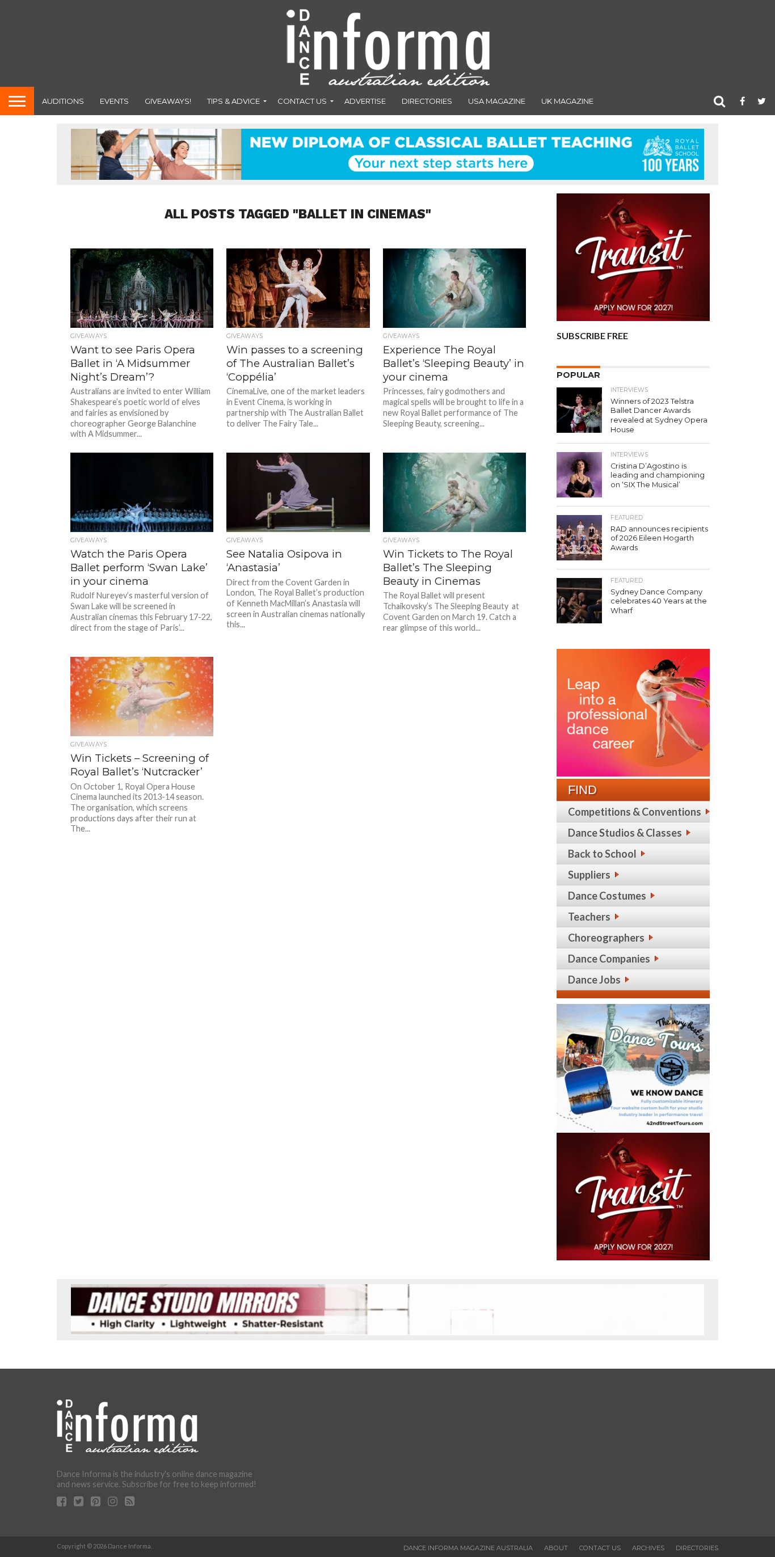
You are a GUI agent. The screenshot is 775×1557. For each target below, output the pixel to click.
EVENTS (114, 101)
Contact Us (302, 101)
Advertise (365, 101)
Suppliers (589, 874)
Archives (648, 1548)
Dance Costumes (607, 895)
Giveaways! (168, 101)
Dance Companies (609, 958)
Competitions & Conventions (634, 811)
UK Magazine (567, 101)
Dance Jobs (594, 979)
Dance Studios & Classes (625, 832)
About (556, 1548)
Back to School (602, 853)
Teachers (589, 916)
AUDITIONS (63, 101)
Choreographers (606, 937)
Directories (427, 101)
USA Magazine (496, 101)
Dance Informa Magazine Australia (468, 1548)
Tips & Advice (233, 101)
